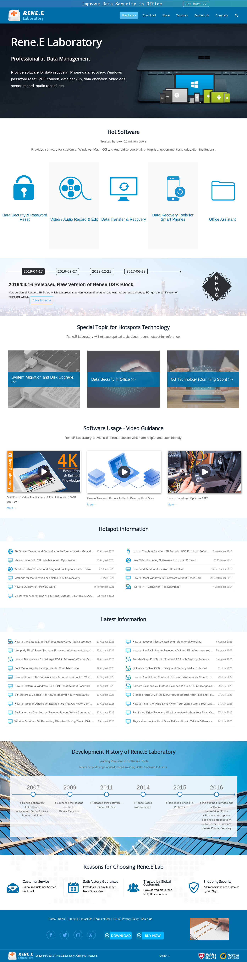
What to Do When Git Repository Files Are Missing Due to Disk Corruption (56, 721)
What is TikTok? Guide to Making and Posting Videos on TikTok (52, 569)
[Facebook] (51, 935)
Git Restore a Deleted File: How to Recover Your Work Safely (51, 694)
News (61, 918)
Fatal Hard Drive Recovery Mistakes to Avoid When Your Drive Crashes (175, 712)
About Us (146, 918)
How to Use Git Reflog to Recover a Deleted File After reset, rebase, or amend (174, 650)
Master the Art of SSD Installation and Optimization (45, 560)
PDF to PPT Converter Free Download (156, 586)
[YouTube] (78, 935)
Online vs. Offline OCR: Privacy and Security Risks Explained (170, 668)
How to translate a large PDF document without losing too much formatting (55, 641)
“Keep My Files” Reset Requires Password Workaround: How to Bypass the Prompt (55, 650)
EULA (116, 918)
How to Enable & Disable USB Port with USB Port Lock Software (171, 551)
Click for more (42, 300)
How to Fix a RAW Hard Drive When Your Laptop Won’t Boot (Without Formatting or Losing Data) (175, 703)
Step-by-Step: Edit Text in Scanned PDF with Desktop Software (171, 659)
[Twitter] (64, 935)
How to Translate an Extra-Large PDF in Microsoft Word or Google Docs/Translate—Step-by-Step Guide (55, 659)
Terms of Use (102, 918)
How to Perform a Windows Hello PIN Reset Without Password (52, 685)
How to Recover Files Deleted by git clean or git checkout (167, 641)
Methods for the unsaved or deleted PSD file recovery (47, 577)
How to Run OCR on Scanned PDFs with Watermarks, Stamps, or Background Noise (175, 677)
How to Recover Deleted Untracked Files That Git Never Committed (55, 703)
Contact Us (85, 918)
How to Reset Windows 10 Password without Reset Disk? (167, 577)
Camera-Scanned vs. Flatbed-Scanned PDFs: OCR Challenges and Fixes (175, 685)
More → (12, 507)
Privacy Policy (130, 918)
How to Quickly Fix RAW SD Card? (35, 586)
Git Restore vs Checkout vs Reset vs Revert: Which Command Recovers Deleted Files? (55, 712)
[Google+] (91, 935)
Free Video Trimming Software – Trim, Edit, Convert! (164, 560)
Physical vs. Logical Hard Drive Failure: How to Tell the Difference (172, 721)
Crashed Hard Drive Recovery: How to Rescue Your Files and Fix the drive (175, 694)
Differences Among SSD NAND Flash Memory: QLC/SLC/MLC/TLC (55, 595)
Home (52, 918)
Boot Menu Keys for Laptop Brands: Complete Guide (46, 668)
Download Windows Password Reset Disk (158, 569)
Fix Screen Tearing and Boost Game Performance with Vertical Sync (55, 551)
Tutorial (71, 918)
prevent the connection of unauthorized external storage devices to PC (107, 292)
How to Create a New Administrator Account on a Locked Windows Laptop (55, 677)
